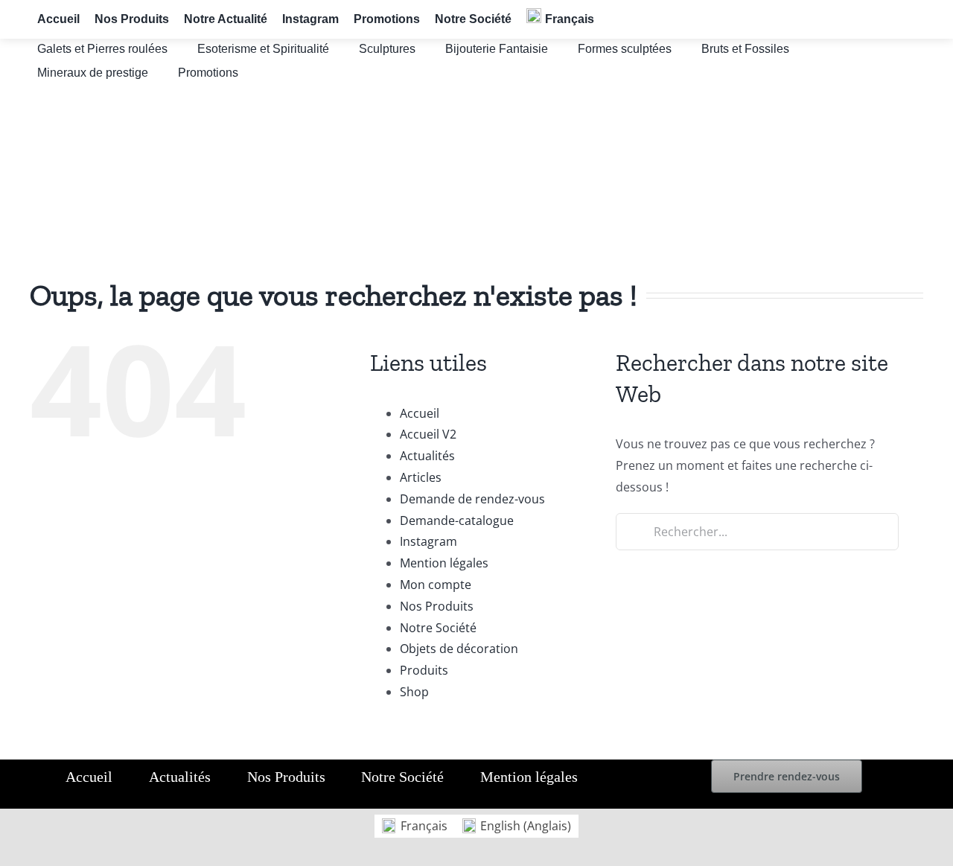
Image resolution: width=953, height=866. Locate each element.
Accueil (419, 413)
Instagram (428, 541)
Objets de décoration (459, 648)
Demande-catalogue (457, 520)
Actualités (427, 456)
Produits (424, 670)
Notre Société (438, 628)
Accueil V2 (428, 434)
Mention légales (444, 563)
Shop (414, 692)
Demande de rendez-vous (472, 499)
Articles (421, 477)
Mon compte (435, 584)
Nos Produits (437, 606)
